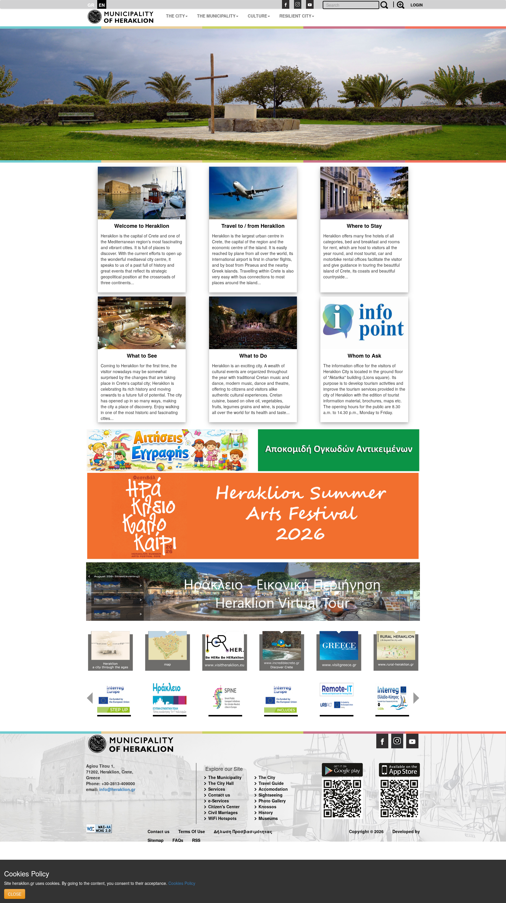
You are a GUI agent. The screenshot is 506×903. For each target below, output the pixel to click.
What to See (142, 355)
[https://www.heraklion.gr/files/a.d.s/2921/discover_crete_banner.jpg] (281, 651)
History (266, 812)
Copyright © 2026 (366, 830)
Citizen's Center (224, 806)
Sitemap (156, 839)
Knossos (267, 806)
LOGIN (417, 5)
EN (102, 5)
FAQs (177, 839)
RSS (196, 839)
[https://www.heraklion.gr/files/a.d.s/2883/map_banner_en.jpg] (167, 651)
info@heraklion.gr (117, 789)
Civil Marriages (223, 812)
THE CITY (175, 16)
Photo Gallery (272, 801)
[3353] (253, 591)
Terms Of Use (191, 830)
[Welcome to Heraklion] (142, 192)
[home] (123, 17)
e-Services (218, 801)
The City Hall (221, 783)
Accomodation (273, 789)
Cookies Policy (181, 883)
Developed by (406, 830)
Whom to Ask (364, 355)
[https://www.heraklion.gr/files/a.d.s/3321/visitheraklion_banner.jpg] (224, 651)
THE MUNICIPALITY (216, 16)
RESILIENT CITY (295, 16)
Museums (268, 818)
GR (91, 5)
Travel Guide (271, 783)
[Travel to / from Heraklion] (253, 192)
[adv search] (398, 4)
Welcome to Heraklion (141, 226)
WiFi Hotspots (222, 818)
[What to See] (142, 322)
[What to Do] (253, 322)
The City (267, 777)
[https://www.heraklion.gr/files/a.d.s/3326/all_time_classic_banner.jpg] (338, 651)
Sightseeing (271, 795)
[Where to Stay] (364, 192)
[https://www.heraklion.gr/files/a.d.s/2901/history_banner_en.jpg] (110, 651)
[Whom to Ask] (364, 322)
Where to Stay (364, 226)
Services (216, 789)
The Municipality (225, 777)
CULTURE (257, 16)
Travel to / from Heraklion (253, 226)
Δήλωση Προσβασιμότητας (243, 830)
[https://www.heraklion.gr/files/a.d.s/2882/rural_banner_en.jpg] (396, 651)
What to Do (253, 355)
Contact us (219, 795)
